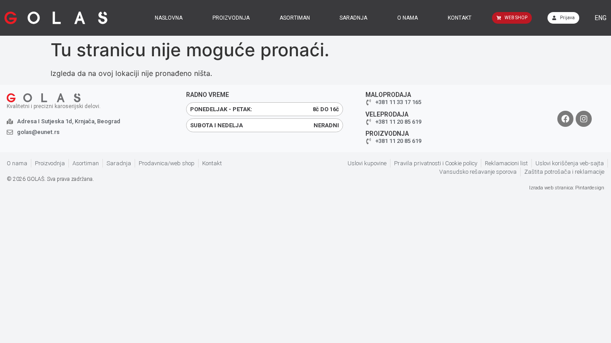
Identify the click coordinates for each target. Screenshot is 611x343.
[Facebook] (565, 119)
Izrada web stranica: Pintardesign (566, 188)
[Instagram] (584, 119)
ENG (601, 17)
